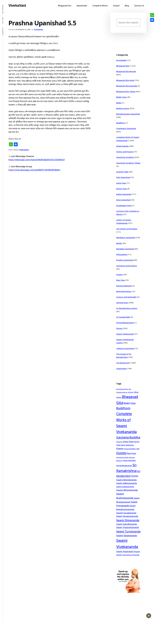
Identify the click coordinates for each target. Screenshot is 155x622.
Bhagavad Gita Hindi (125, 80)
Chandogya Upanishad (126, 128)
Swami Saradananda (126, 512)
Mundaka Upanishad (125, 249)
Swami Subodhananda (126, 524)
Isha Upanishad (123, 177)
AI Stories (131, 392)
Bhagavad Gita (122, 66)
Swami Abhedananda (126, 479)
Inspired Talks (122, 171)
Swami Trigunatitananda (127, 527)
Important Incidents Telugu (128, 163)
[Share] (152, 20)
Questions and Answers (126, 265)
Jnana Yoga (121, 183)
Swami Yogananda (124, 551)
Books (118, 103)
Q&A (137, 449)
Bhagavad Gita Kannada (126, 86)
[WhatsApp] (152, 15)
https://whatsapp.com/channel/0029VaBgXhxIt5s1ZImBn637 (36, 159)
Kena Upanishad (123, 200)
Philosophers (122, 254)
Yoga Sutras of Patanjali (130, 555)
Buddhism (120, 123)
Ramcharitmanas (123, 291)
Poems (119, 448)
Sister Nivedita (129, 460)
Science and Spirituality (126, 297)
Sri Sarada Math (123, 317)
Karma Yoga (121, 188)
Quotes (119, 274)
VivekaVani (17, 5)
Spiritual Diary (122, 302)
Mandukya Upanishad (125, 237)
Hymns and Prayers (124, 151)
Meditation (130, 445)
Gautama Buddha (128, 437)
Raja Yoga (120, 280)
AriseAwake (121, 60)
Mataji (123, 445)
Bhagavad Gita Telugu (125, 91)
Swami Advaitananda (125, 486)
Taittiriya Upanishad (125, 348)
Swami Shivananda (127, 520)
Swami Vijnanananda (126, 535)
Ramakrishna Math (122, 457)
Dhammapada (122, 146)
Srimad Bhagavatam (125, 322)
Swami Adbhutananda (126, 483)
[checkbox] (148, 615)
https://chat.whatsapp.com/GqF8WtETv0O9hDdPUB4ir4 (34, 170)
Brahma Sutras (122, 108)
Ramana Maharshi (124, 286)
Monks (119, 243)
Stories (119, 328)
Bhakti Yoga (121, 97)
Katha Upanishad (123, 194)
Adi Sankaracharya (122, 389)
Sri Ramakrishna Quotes (126, 308)
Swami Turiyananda (128, 531)
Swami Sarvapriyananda (127, 516)
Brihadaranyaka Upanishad (128, 114)
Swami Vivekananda (125, 334)
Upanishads (24, 150)
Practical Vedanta (130, 449)
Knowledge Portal (124, 205)
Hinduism (119, 442)
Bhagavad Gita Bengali (126, 71)
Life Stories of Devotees (126, 229)
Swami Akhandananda (127, 490)
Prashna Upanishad (124, 260)
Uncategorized (122, 363)
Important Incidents (125, 157)
